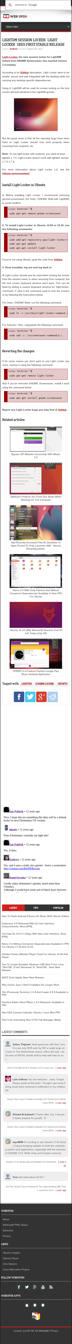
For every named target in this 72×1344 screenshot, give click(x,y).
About (6, 1219)
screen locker (44, 683)
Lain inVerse (20, 1079)
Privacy (7, 1236)
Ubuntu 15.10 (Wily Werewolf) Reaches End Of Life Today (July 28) (36, 632)
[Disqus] (35, 755)
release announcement (16, 173)
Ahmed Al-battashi (24, 1114)
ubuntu (63, 683)
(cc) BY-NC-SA (30, 1331)
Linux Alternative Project (16, 1269)
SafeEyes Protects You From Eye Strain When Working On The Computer (35, 498)
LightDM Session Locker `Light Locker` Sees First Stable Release (33, 42)
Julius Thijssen (22, 1044)
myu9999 (18, 1142)
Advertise (8, 1230)
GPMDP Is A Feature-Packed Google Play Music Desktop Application (36, 673)
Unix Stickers (10, 1263)
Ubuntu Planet (11, 1258)
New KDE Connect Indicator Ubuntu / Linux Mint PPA (31, 1012)
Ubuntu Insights (11, 1252)
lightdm (26, 683)
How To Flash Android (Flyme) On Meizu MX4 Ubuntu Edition (35, 916)
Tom (15, 1177)
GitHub (24, 72)
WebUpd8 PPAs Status (15, 1224)
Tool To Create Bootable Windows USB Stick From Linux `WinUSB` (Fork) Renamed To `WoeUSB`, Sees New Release (33, 967)
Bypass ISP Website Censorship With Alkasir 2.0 (35, 456)
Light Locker (9, 57)
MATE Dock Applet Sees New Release (23, 977)
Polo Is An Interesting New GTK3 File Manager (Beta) (31, 1019)
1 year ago (60, 1067)
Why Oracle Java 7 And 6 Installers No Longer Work (30, 984)
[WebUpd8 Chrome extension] (36, 1319)
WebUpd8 (44, 1331)
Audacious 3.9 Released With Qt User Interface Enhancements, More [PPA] (28, 925)
